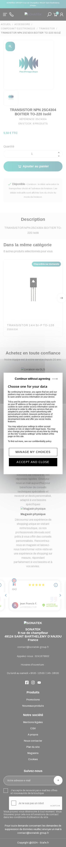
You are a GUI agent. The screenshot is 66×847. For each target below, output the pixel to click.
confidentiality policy (41, 441)
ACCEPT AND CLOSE (33, 462)
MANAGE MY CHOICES (33, 452)
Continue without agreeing (32, 378)
